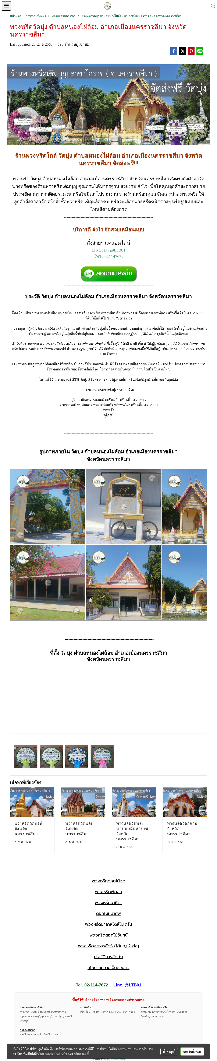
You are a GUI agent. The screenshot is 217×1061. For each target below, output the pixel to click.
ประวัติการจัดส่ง (108, 957)
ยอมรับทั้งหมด (192, 1051)
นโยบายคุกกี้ (81, 1053)
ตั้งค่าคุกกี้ (169, 1051)
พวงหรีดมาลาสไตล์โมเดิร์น (108, 924)
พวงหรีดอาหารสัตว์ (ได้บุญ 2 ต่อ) (108, 946)
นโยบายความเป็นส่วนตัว (108, 967)
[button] (211, 6)
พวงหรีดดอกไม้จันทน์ (108, 935)
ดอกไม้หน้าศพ (108, 913)
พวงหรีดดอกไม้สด (108, 881)
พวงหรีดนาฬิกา (108, 902)
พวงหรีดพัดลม (108, 892)
